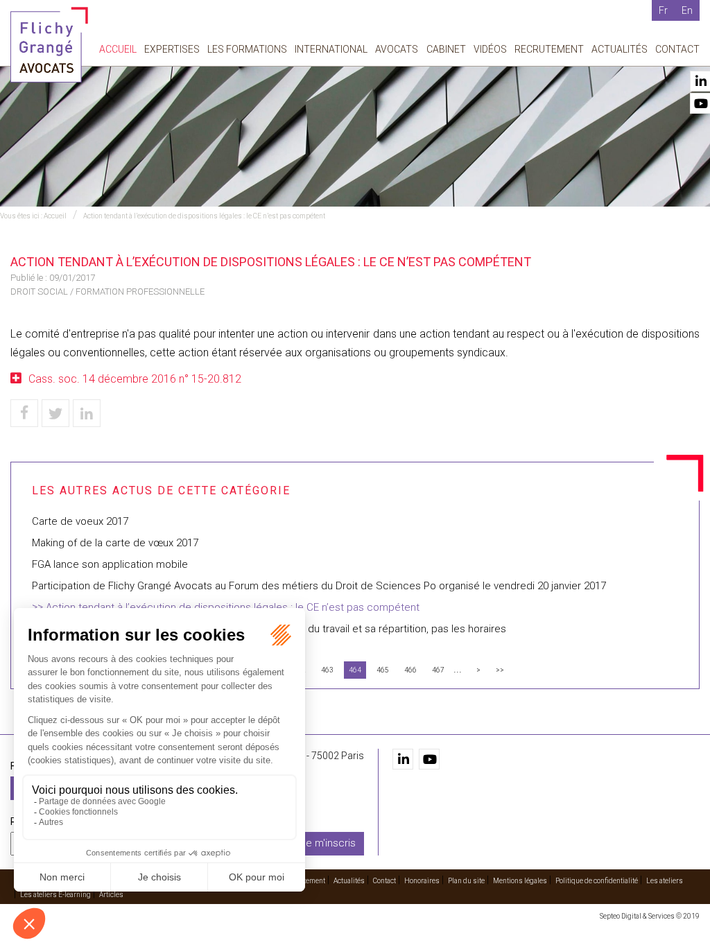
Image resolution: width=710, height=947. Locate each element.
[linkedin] (402, 759)
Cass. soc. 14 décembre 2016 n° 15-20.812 (134, 378)
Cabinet (446, 49)
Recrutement (549, 49)
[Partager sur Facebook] (24, 413)
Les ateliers (664, 881)
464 (355, 670)
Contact (677, 49)
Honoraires (422, 881)
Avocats (396, 49)
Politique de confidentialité (596, 881)
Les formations (247, 49)
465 (382, 670)
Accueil (118, 49)
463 (327, 670)
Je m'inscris (328, 843)
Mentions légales (520, 881)
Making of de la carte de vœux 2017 (115, 543)
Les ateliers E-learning (55, 894)
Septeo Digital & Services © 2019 (650, 916)
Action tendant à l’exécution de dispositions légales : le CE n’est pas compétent (204, 216)
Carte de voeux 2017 (80, 521)
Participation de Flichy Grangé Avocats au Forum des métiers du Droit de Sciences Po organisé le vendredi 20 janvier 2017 (319, 586)
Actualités (619, 49)
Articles (111, 894)
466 (410, 670)
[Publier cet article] (55, 413)
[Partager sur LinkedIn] (87, 413)
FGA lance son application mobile (110, 564)
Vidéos (490, 49)
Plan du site (466, 881)
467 (438, 670)
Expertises (172, 49)
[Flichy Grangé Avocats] (49, 44)
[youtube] (429, 759)
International (331, 49)
